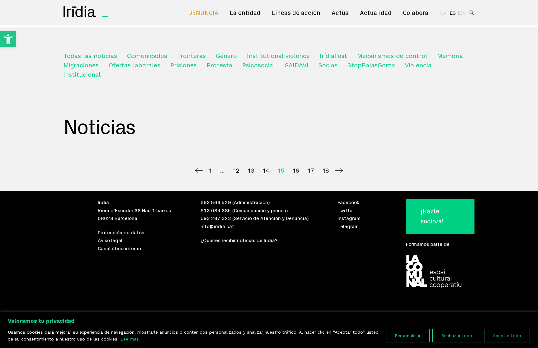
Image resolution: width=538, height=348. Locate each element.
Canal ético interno (119, 248)
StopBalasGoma (371, 65)
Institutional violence (278, 56)
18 (326, 170)
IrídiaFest (333, 56)
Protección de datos (121, 232)
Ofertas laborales (134, 65)
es (453, 13)
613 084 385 (216, 210)
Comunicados (147, 56)
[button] (8, 39)
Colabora (415, 13)
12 (236, 170)
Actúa (340, 13)
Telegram (348, 226)
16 (296, 170)
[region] (269, 330)
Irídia (103, 202)
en (462, 13)
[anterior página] (199, 170)
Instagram (349, 218)
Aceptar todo (507, 335)
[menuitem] (203, 13)
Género (226, 56)
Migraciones (81, 65)
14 (266, 170)
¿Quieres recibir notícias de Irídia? (239, 240)
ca (443, 13)
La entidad (245, 13)
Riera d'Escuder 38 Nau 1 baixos (134, 210)
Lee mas (129, 338)
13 (251, 170)
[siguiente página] (339, 170)
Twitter (345, 210)
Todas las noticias (90, 56)
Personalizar (408, 335)
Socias (328, 65)
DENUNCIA (203, 13)
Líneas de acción (296, 13)
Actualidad (376, 13)
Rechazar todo (456, 335)
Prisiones (183, 65)
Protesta (219, 65)
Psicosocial (258, 65)
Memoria (450, 56)
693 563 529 (216, 202)
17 (311, 170)
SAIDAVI (297, 65)
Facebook (348, 202)
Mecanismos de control (392, 56)
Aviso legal (110, 240)
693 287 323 (216, 218)
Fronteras (191, 56)
